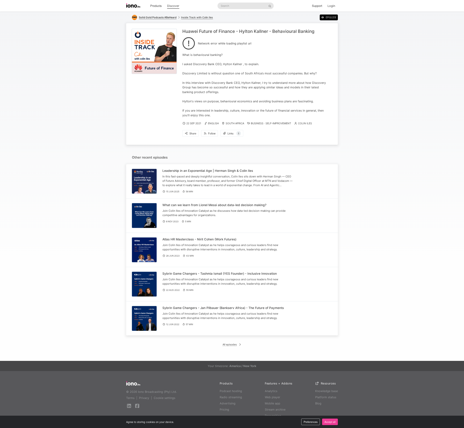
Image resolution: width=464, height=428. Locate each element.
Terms (130, 398)
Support (317, 6)
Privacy (144, 398)
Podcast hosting (231, 391)
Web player (272, 397)
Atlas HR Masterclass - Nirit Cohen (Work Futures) (199, 239)
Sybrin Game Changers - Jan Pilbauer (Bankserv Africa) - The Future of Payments (223, 308)
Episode (331, 17)
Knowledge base (326, 391)
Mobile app (272, 403)
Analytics (271, 391)
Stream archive (275, 409)
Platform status (325, 397)
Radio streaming (231, 397)
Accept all (329, 422)
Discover (173, 6)
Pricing (224, 409)
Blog (318, 403)
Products (156, 6)
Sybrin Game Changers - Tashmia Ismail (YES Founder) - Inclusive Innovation (219, 273)
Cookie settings (164, 398)
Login (331, 6)
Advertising (227, 403)
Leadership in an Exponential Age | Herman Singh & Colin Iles (207, 171)
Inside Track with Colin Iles (197, 17)
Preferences (311, 422)
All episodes (230, 344)
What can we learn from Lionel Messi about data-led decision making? (214, 205)
